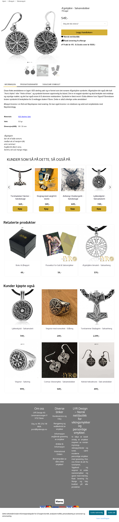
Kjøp (20, 209)
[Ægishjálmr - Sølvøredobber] (30, 34)
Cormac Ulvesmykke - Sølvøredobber (59, 382)
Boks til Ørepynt (22, 265)
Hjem (4, 1)
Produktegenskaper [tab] (29, 84)
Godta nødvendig (96, 513)
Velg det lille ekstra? (70, 24)
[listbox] (84, 23)
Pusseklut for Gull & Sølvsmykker (59, 265)
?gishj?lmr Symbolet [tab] (51, 84)
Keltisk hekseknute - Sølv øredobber (96, 382)
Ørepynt (11, 1)
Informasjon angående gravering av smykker (59, 436)
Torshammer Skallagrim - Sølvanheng (96, 328)
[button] (27, 62)
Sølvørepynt (21, 1)
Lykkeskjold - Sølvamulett (22, 328)
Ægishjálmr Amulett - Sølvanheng (96, 265)
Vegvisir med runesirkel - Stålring (59, 328)
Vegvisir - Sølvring (22, 382)
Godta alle (111, 513)
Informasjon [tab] (10, 84)
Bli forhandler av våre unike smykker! (59, 462)
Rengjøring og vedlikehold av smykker (60, 426)
